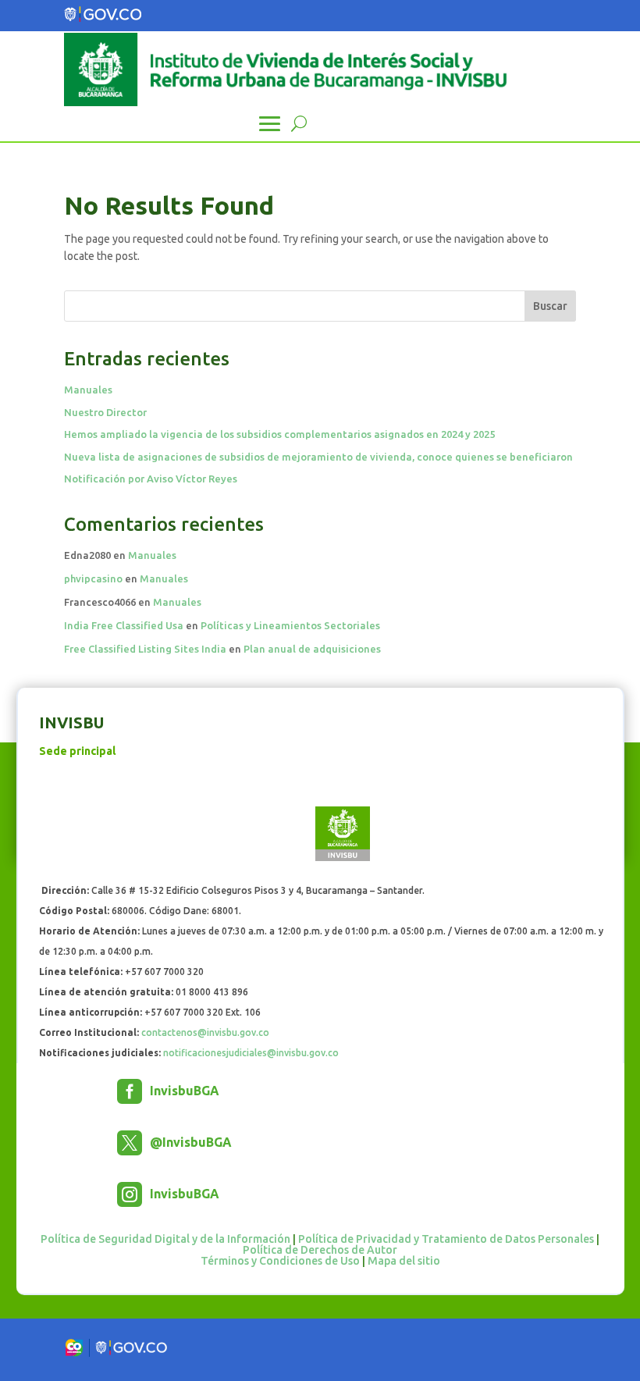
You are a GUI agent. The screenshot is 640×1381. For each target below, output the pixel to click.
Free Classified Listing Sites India (145, 648)
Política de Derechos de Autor (320, 1250)
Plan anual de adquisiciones (312, 648)
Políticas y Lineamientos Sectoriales (290, 625)
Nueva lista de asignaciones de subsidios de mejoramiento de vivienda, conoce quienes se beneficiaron (318, 456)
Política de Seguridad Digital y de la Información (165, 1239)
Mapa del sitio (404, 1261)
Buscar (550, 306)
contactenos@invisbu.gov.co (205, 1032)
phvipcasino (93, 578)
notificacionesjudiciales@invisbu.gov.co (251, 1053)
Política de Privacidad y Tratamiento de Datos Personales (446, 1239)
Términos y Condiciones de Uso (280, 1261)
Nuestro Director (105, 412)
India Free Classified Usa (123, 625)
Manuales (88, 389)
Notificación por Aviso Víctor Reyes (150, 478)
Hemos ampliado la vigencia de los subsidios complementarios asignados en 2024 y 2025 (279, 434)
